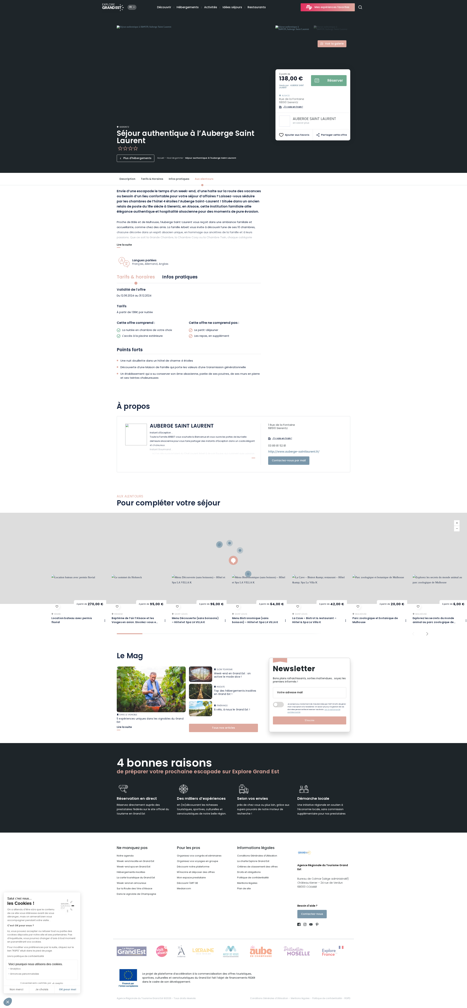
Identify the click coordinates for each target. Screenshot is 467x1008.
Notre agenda (125, 856)
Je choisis (41, 990)
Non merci (16, 990)
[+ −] (233, 558)
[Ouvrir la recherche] (361, 7)
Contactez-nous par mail (289, 461)
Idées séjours (232, 7)
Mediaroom (184, 889)
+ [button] (457, 523)
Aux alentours (204, 179)
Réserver (335, 81)
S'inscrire (309, 720)
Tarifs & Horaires (152, 179)
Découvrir (164, 7)
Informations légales (256, 848)
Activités (210, 7)
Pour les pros (188, 848)
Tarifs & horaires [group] (136, 277)
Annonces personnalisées (24, 974)
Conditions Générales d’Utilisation (257, 856)
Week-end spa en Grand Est (133, 867)
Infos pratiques (179, 179)
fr (130, 7)
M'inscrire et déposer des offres (196, 872)
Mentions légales (247, 883)
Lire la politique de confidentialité (25, 956)
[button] (7, 1001)
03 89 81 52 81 (277, 446)
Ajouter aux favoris (297, 135)
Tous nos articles (223, 728)
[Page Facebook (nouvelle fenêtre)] (299, 925)
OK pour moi (67, 989)
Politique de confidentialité (253, 878)
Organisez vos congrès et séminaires (199, 856)
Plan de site (244, 889)
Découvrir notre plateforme (193, 867)
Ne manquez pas (132, 848)
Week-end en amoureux (131, 883)
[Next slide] (427, 633)
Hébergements (188, 7)
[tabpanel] (189, 314)
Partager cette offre (334, 135)
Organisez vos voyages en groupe (197, 861)
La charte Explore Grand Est (253, 861)
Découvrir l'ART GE (187, 883)
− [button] (457, 528)
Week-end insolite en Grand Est (135, 861)
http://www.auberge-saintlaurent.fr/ (293, 452)
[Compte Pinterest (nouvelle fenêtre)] (316, 925)
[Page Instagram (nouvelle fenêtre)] (305, 925)
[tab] (129, 633)
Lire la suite (124, 245)
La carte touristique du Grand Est (136, 878)
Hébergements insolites (131, 872)
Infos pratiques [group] (180, 277)
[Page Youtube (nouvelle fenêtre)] (311, 925)
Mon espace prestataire (191, 878)
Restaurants (257, 7)
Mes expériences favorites (331, 7)
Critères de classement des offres (257, 867)
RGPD (347, 998)
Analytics (15, 969)
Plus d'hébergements (137, 158)
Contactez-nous (312, 914)
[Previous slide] (413, 633)
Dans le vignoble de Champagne (136, 894)
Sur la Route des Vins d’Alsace (134, 889)
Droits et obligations (249, 872)
